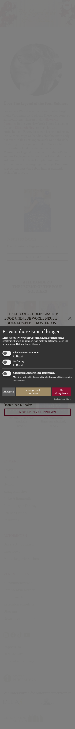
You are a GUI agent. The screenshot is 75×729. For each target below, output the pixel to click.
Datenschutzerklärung (28, 344)
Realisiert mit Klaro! (62, 399)
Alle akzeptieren (61, 391)
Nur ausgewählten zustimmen (33, 391)
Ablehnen (8, 391)
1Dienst (18, 356)
